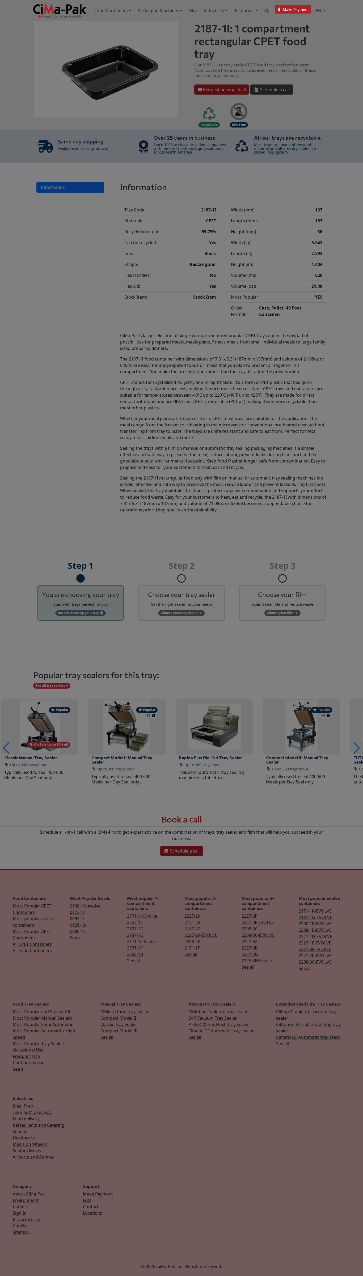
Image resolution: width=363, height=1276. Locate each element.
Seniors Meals (27, 1151)
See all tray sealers (51, 685)
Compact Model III (118, 1031)
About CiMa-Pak (29, 1194)
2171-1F (134, 948)
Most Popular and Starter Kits (43, 1012)
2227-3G (250, 954)
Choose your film (280, 613)
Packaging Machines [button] (158, 11)
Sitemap (21, 1232)
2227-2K (192, 916)
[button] (6, 748)
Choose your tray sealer (180, 613)
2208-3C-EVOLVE (258, 935)
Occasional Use (28, 1050)
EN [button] (319, 11)
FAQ (87, 1200)
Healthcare (24, 1138)
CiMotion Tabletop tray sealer (218, 1012)
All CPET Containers (32, 944)
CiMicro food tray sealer (124, 1012)
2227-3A (250, 941)
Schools (20, 1131)
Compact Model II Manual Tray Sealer (121, 759)
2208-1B (135, 954)
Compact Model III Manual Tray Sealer (297, 759)
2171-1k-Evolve (142, 941)
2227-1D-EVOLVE (315, 936)
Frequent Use (26, 1056)
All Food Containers (32, 950)
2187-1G (135, 935)
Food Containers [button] (111, 11)
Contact (91, 1207)
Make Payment (98, 1194)
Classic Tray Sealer (118, 1024)
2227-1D (135, 929)
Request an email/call (224, 89)
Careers (20, 1207)
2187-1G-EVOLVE (315, 917)
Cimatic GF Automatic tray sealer (221, 1031)
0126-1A (78, 925)
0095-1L (77, 919)
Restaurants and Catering (38, 1125)
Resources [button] (244, 11)
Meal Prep (23, 1106)
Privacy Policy (26, 1219)
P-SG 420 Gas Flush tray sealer (218, 1024)
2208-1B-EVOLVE (315, 930)
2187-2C (192, 929)
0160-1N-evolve (85, 906)
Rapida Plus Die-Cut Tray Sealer (210, 757)
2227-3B (250, 948)
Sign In (20, 1213)
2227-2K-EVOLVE (200, 935)
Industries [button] (214, 11)
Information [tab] (53, 187)
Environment (26, 1200)
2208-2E (192, 941)
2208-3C (250, 929)
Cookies (21, 1226)
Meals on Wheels (30, 1144)
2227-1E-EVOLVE (315, 943)
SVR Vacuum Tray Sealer (212, 1018)
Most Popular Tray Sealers (39, 1043)
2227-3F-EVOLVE (258, 922)
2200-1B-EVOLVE (315, 924)
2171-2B (192, 922)
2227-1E (135, 922)
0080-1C (78, 931)
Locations (92, 1213)
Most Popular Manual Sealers (42, 1018)
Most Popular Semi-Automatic (43, 1024)
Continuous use (28, 1063)
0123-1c (77, 912)
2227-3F (249, 916)
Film (193, 11)
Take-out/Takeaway (32, 1112)
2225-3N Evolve (257, 961)
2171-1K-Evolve (142, 916)
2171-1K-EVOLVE (315, 911)
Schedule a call (274, 89)
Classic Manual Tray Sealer (30, 757)
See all (76, 938)
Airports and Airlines (33, 1157)
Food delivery (26, 1119)
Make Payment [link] (295, 9)
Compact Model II (118, 1018)
